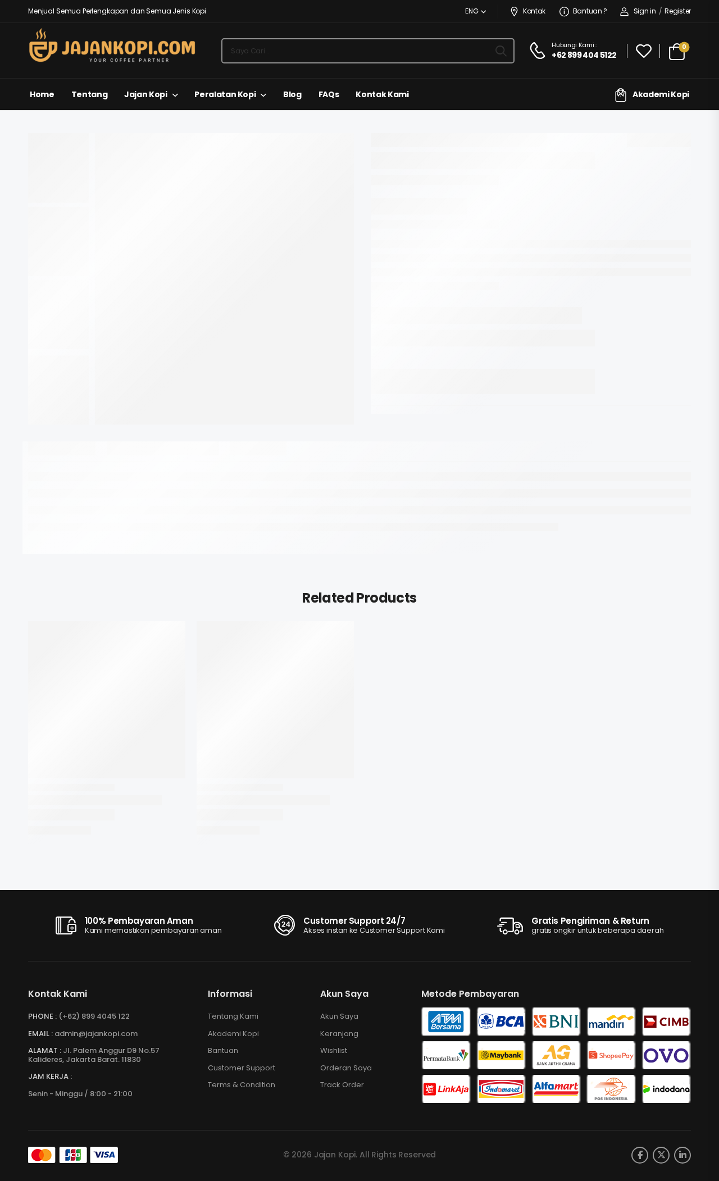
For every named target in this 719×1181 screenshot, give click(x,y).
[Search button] (501, 51)
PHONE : (42, 1016)
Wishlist (333, 1050)
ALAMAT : (44, 1050)
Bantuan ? (590, 11)
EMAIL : (40, 1033)
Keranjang (339, 1033)
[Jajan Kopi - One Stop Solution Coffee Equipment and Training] (112, 45)
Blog (292, 94)
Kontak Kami (382, 94)
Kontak (534, 11)
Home (42, 94)
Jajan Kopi (145, 94)
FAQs (328, 94)
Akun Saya (339, 1016)
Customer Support (241, 1068)
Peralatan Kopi (225, 94)
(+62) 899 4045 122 (94, 1016)
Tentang (89, 94)
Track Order (342, 1084)
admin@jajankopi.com (96, 1033)
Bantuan (223, 1050)
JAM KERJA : (50, 1076)
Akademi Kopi (660, 94)
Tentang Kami (233, 1016)
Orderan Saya (346, 1068)
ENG (471, 11)
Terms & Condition (241, 1084)
